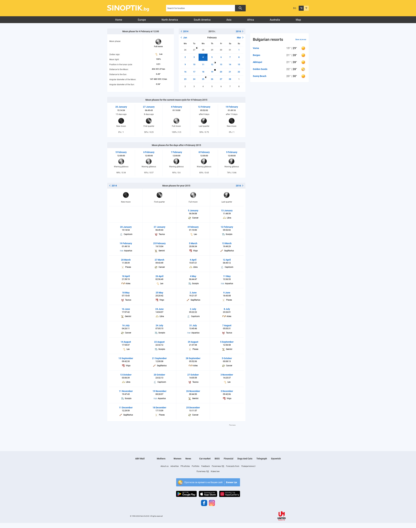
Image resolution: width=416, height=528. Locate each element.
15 (239, 64)
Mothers (161, 458)
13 (221, 64)
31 (230, 50)
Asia (228, 19)
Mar (239, 37)
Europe (142, 19)
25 (203, 79)
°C (301, 8)
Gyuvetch (276, 458)
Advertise (174, 466)
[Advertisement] (176, 433)
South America (202, 19)
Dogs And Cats (244, 458)
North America (170, 19)
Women (177, 458)
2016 (238, 31)
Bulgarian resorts (268, 39)
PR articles (185, 466)
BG (294, 8)
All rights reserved (156, 516)
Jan (185, 37)
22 (239, 72)
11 (203, 64)
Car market (205, 458)
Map (298, 19)
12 (212, 64)
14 (230, 64)
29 (212, 50)
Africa (250, 19)
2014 (185, 31)
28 (203, 50)
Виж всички (300, 39)
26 (185, 50)
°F (306, 8)
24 (194, 79)
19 (212, 72)
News (188, 458)
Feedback (205, 466)
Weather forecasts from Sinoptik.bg (130, 8)
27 (194, 50)
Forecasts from (232, 466)
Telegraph (261, 458)
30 (221, 50)
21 (230, 72)
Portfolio (195, 466)
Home (118, 19)
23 (185, 79)
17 (194, 72)
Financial (228, 458)
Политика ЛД (218, 466)
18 (203, 72)
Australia (275, 19)
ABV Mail (140, 458)
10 (194, 64)
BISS (217, 458)
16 (185, 72)
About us (165, 466)
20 (221, 72)
